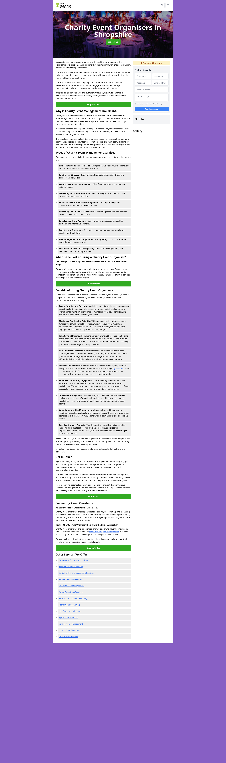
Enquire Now (93, 104)
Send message (151, 109)
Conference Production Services (73, 560)
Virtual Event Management (71, 624)
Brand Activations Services (71, 592)
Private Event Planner (68, 636)
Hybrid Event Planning (69, 630)
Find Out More (93, 283)
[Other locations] (162, 5)
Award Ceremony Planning (71, 566)
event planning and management (104, 531)
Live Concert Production (70, 611)
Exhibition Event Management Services (76, 573)
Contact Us (113, 42)
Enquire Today (93, 548)
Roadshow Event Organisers (71, 585)
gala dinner (119, 368)
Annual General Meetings (70, 579)
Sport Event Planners (68, 617)
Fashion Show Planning (69, 604)
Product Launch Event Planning (73, 598)
